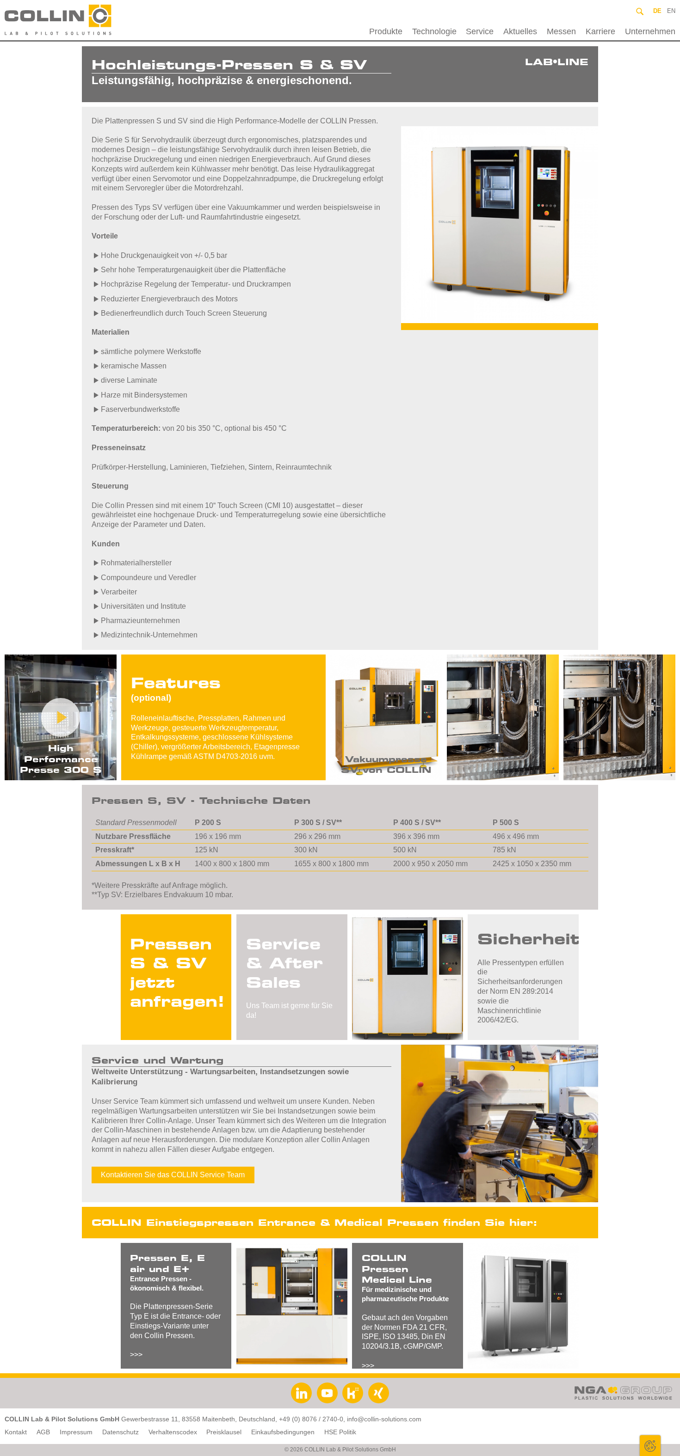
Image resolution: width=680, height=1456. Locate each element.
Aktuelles (520, 31)
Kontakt (16, 1432)
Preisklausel (223, 1432)
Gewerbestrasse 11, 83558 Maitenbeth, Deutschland (198, 1419)
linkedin (301, 1393)
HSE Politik (340, 1432)
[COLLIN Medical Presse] (523, 1305)
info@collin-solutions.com (384, 1419)
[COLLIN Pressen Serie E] (291, 1305)
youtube (327, 1393)
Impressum (76, 1432)
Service (480, 31)
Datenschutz (120, 1432)
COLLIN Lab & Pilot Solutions (80, 20)
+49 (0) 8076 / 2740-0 (311, 1419)
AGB (43, 1432)
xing (378, 1393)
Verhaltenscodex (172, 1432)
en (671, 10)
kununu (352, 1393)
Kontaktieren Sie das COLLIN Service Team (173, 1175)
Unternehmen (650, 31)
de (657, 10)
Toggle (650, 1445)
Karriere (600, 31)
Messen (561, 31)
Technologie (434, 31)
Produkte (385, 31)
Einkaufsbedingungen (283, 1432)
